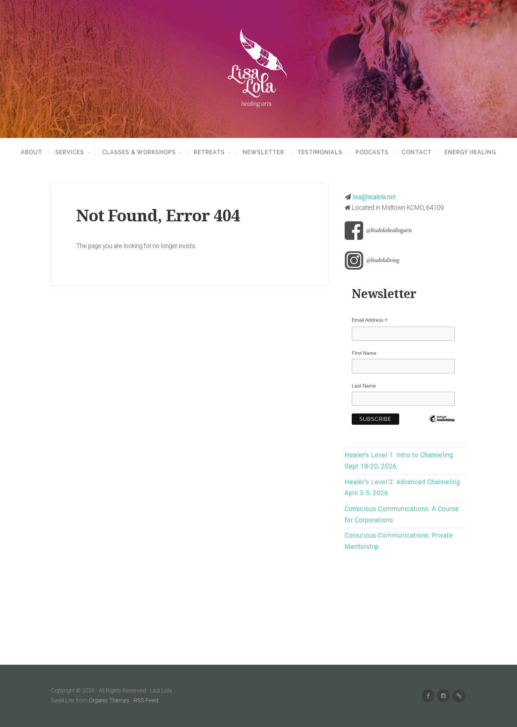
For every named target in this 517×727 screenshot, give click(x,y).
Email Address (370, 320)
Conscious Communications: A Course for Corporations (402, 514)
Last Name (364, 385)
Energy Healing (470, 152)
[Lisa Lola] (258, 69)
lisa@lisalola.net (374, 197)
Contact (417, 152)
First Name (364, 353)
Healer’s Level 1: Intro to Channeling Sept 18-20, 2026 (399, 460)
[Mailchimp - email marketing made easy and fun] (442, 427)
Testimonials (320, 152)
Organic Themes (109, 700)
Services (69, 152)
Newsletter (263, 152)
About (31, 152)
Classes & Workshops (139, 152)
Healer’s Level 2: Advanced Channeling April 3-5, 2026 (402, 488)
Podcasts (372, 152)
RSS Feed (146, 700)
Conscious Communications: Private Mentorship (399, 541)
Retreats (209, 152)
